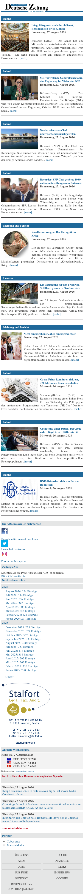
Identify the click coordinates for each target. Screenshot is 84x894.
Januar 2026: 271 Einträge (21, 618)
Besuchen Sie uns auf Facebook (19, 539)
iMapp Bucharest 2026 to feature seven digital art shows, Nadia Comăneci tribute (39, 792)
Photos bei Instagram (13, 561)
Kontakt (21, 878)
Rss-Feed (21, 872)
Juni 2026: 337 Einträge (20, 599)
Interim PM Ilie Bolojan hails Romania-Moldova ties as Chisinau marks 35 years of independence (40, 819)
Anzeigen (62, 861)
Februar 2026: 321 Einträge (22, 614)
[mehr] (23, 58)
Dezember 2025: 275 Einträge (23, 627)
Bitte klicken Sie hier (13, 576)
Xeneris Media (15, 845)
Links (62, 866)
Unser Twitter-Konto (13, 549)
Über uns (21, 855)
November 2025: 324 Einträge (23, 631)
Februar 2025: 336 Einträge (22, 666)
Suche (62, 855)
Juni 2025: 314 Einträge (20, 650)
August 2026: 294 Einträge (21, 591)
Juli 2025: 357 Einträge (19, 646)
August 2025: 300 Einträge (21, 642)
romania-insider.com (15, 828)
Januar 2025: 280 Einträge (21, 670)
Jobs (21, 866)
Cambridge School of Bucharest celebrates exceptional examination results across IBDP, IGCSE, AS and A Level (41, 806)
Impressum (62, 872)
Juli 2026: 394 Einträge (19, 595)
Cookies (62, 878)
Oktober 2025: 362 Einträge (22, 635)
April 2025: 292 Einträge (20, 658)
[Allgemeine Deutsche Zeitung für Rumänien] (31, 7)
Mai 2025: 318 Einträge (20, 654)
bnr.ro (31, 770)
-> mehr (9, 677)
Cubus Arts (13, 841)
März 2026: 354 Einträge (20, 610)
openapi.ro (21, 770)
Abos (21, 861)
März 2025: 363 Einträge (20, 662)
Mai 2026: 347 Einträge (20, 603)
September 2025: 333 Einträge (23, 639)
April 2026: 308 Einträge (20, 607)
